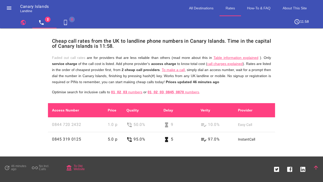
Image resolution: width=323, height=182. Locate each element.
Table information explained (235, 58)
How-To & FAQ (259, 8)
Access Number (65, 110)
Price (112, 110)
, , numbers (126, 92)
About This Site (295, 8)
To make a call (173, 70)
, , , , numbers (173, 92)
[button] (9, 8)
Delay (168, 110)
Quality (132, 110)
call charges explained (225, 64)
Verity (205, 110)
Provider (245, 110)
